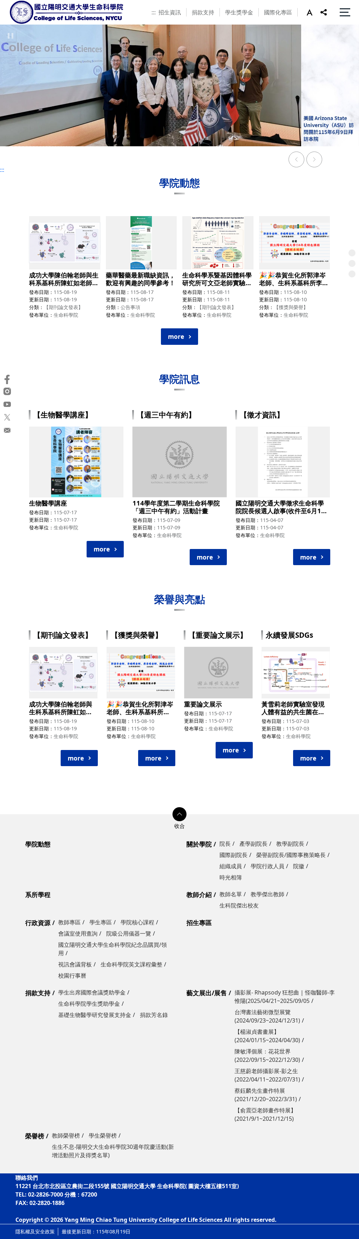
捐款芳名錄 (154, 1015)
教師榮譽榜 (66, 1135)
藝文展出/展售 (207, 993)
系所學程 (37, 894)
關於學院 (199, 844)
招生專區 (199, 922)
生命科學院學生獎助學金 (89, 1003)
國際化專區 (278, 12)
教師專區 (69, 922)
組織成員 (230, 866)
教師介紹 (199, 894)
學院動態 (37, 844)
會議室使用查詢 (77, 933)
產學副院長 (253, 844)
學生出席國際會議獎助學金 (92, 992)
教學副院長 (290, 844)
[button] (313, 12)
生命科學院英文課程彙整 (131, 964)
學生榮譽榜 (103, 1135)
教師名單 (230, 894)
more (176, 336)
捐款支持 (203, 12)
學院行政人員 (267, 866)
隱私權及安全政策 (35, 1231)
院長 (225, 844)
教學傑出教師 (267, 894)
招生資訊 (169, 12)
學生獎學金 (239, 12)
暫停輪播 (10, 36)
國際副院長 (233, 855)
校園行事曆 (72, 975)
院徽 (298, 866)
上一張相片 (296, 160)
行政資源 (37, 922)
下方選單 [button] (179, 814)
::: (153, 12)
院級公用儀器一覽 (128, 933)
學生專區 (100, 922)
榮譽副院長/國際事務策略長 (291, 855)
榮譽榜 (34, 1136)
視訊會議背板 (75, 964)
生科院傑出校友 (239, 905)
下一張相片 (314, 160)
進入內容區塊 (17, 4)
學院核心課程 (137, 922)
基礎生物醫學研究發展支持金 (94, 1015)
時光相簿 (230, 877)
